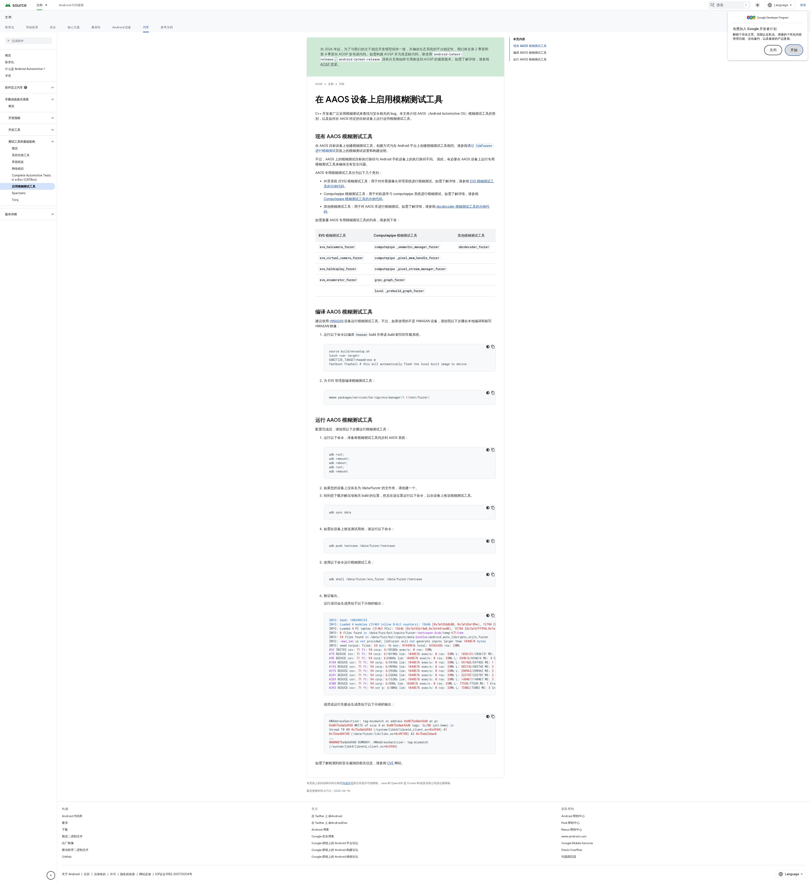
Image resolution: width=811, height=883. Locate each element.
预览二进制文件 (72, 836)
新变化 (9, 27)
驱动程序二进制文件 (75, 850)
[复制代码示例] (492, 346)
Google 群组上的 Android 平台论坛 (335, 843)
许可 (113, 874)
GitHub (66, 856)
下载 (65, 829)
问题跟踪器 (568, 856)
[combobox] (729, 5)
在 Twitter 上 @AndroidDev (329, 823)
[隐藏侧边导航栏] (51, 875)
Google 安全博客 (323, 836)
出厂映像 (68, 843)
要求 (65, 823)
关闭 (773, 50)
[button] (25, 87)
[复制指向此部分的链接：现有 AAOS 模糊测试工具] (377, 136)
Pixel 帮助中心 (570, 823)
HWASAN (336, 321)
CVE (390, 763)
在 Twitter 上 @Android (327, 816)
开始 (794, 50)
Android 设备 (121, 27)
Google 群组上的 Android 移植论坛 (335, 856)
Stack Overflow (571, 850)
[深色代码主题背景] (487, 346)
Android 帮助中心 (573, 816)
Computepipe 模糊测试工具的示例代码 (353, 199)
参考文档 (167, 27)
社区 (87, 874)
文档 (40, 5)
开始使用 (32, 27)
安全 (53, 27)
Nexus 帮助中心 (571, 829)
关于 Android (71, 874)
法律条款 (100, 874)
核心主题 (74, 27)
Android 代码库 (72, 816)
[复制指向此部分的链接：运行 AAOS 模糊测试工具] (377, 420)
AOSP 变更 (328, 64)
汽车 (146, 27)
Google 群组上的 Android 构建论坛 (335, 850)
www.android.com (573, 836)
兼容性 (96, 27)
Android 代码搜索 (71, 5)
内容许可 (347, 783)
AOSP (318, 84)
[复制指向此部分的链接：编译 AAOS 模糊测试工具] (377, 312)
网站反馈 (145, 874)
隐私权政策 (127, 874)
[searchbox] (28, 40)
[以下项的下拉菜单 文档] (48, 5)
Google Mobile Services (577, 843)
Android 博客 (320, 829)
